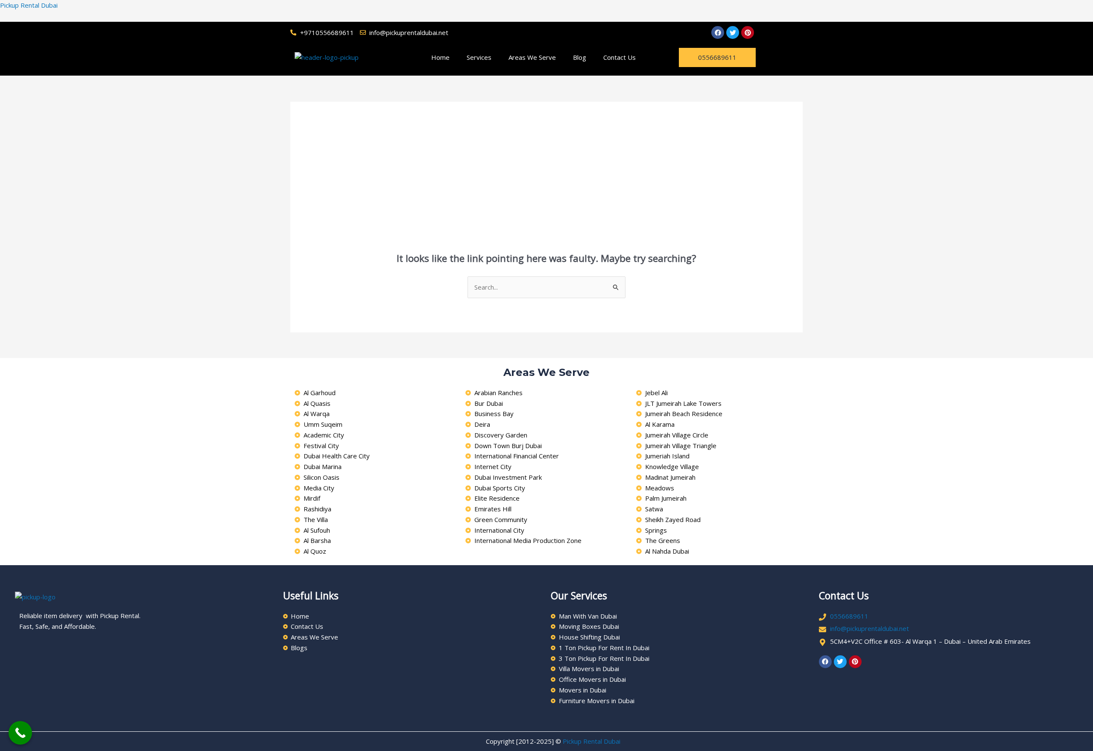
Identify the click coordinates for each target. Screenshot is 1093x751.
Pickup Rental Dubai (29, 5)
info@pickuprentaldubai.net (869, 628)
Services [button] (479, 57)
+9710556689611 (327, 32)
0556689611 (849, 616)
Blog (579, 57)
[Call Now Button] (20, 733)
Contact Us (619, 57)
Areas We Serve (532, 57)
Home (440, 57)
